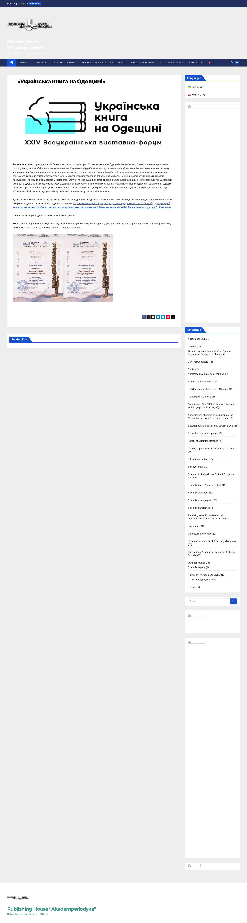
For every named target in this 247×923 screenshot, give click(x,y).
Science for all (195, 467)
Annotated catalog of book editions (206, 374)
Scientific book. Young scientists (205, 485)
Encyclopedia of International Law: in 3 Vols (210, 426)
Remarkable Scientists (199, 396)
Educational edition (198, 459)
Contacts (196, 62)
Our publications (64, 62)
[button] (232, 62)
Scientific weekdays (198, 492)
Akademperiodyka (197, 339)
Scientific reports (196, 567)
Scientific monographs (199, 500)
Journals (40, 62)
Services (192, 587)
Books (24, 62)
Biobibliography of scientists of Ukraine (208, 389)
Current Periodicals (198, 362)
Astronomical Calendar (200, 381)
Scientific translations (199, 508)
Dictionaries (194, 526)
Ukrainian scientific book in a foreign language (212, 541)
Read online (175, 62)
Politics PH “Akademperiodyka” (103, 62)
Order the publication (146, 62)
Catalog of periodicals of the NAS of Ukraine (211, 448)
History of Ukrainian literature (203, 441)
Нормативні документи (200, 579)
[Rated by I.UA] (194, 866)
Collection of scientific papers (203, 433)
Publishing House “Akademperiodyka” (51, 909)
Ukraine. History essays (200, 534)
